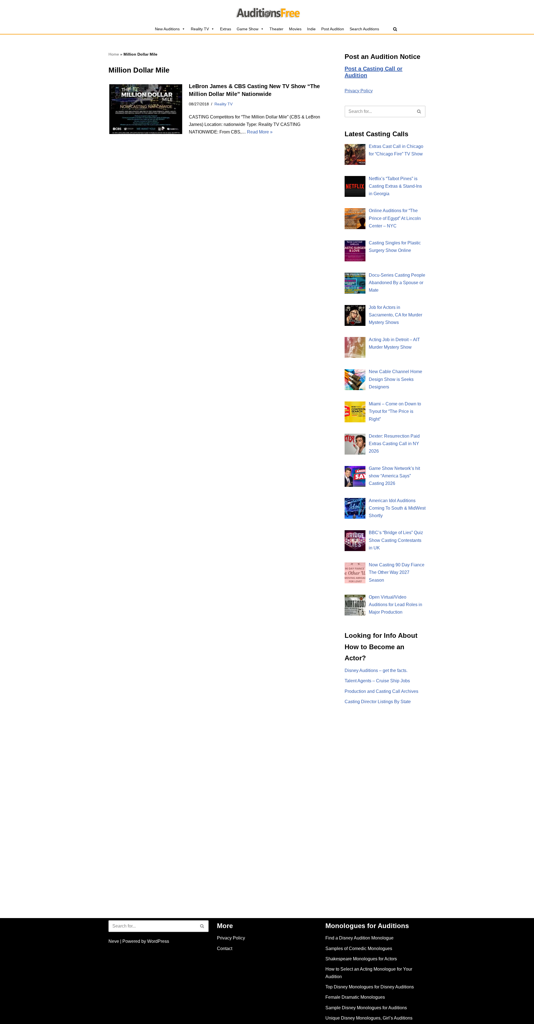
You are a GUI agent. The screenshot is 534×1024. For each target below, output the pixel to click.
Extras (225, 29)
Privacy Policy (359, 90)
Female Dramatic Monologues (355, 997)
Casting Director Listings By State (378, 701)
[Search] (395, 29)
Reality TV (200, 29)
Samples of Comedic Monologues (358, 948)
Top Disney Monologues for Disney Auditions (369, 987)
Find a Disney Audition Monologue (359, 938)
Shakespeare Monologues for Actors (361, 958)
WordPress (158, 941)
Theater (276, 29)
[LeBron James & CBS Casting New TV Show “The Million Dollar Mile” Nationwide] (145, 109)
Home (113, 54)
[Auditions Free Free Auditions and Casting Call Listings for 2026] (267, 12)
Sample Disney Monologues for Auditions (366, 1007)
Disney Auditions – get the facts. (376, 670)
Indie (311, 29)
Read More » (260, 132)
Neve (113, 941)
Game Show (247, 29)
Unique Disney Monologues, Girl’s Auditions (368, 1018)
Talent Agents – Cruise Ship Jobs (377, 680)
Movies (295, 29)
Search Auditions (364, 29)
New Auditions (167, 29)
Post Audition (332, 29)
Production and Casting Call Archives (381, 691)
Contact (224, 948)
